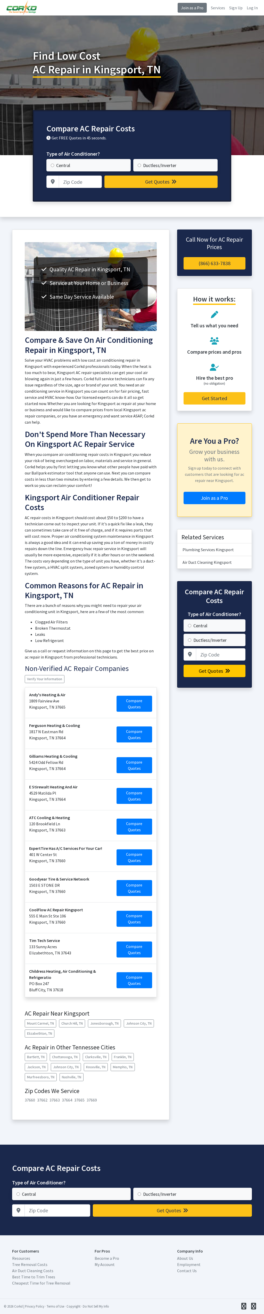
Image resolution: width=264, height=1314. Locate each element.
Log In (252, 7)
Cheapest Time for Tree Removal (41, 1283)
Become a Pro (107, 1258)
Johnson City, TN (139, 1023)
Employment (189, 1264)
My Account (105, 1264)
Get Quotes (157, 181)
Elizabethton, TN (39, 1033)
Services (218, 7)
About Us (185, 1258)
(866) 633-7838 (214, 263)
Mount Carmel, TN (40, 1023)
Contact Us (187, 1270)
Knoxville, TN (95, 1067)
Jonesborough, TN (104, 1023)
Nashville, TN (71, 1077)
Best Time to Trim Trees (33, 1276)
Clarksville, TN (95, 1057)
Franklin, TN (122, 1057)
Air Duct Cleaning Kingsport (207, 562)
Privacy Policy (34, 1306)
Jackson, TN (36, 1067)
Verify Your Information (44, 679)
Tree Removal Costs (29, 1264)
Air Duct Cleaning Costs (32, 1270)
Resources (21, 1258)
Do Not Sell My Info (96, 1306)
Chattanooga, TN (65, 1057)
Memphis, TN (123, 1067)
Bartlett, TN (36, 1057)
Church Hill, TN (72, 1023)
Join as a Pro (192, 7)
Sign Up (236, 7)
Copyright (73, 1306)
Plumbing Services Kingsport (208, 549)
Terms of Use (55, 1306)
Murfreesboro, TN (40, 1077)
